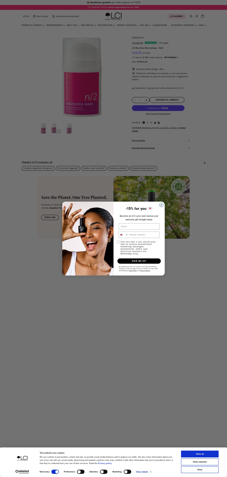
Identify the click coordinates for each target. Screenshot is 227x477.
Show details (142, 472)
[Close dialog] (161, 205)
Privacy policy (105, 463)
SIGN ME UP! (139, 261)
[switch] (80, 472)
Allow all (200, 454)
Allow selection (200, 462)
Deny (199, 469)
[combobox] (123, 235)
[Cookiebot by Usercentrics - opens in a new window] (22, 472)
